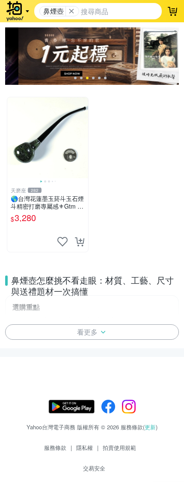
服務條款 (55, 447)
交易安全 (94, 468)
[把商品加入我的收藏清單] (62, 242)
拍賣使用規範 (119, 447)
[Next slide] (82, 137)
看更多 (87, 332)
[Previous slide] (12, 137)
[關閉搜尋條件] (71, 11)
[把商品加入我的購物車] (79, 242)
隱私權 (84, 447)
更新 (150, 427)
